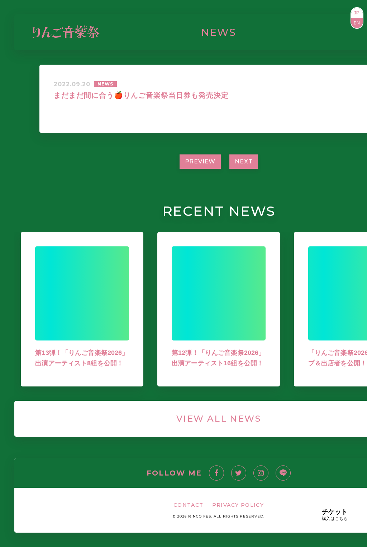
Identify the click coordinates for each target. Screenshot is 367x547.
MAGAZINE (207, 32)
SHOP (273, 32)
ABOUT (297, 32)
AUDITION (245, 32)
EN (357, 23)
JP (357, 12)
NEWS (178, 32)
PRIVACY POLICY (238, 505)
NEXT (243, 161)
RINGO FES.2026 (137, 32)
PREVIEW (200, 161)
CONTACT (328, 32)
